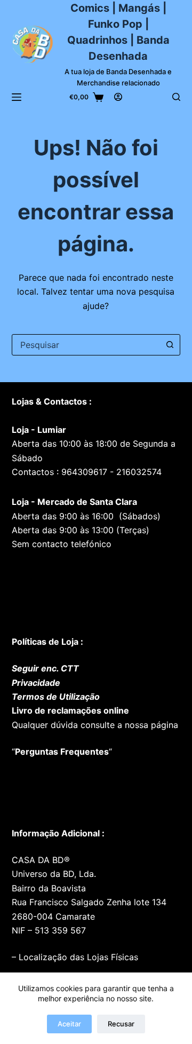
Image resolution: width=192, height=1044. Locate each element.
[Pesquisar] (176, 97)
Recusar (121, 1023)
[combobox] (86, 344)
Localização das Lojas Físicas (77, 957)
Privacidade (36, 682)
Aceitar (69, 1023)
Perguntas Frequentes (62, 751)
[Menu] (16, 97)
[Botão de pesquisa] (169, 345)
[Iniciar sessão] (118, 97)
